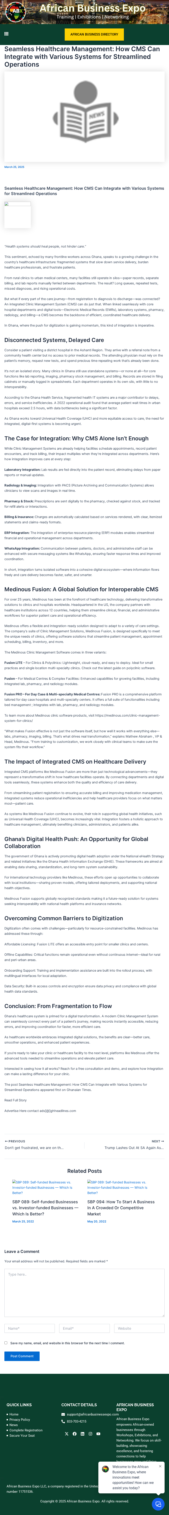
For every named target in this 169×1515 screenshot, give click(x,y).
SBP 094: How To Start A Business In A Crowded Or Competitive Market (121, 1207)
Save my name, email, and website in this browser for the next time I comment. (67, 1343)
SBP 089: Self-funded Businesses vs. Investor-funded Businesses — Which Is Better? (45, 1207)
